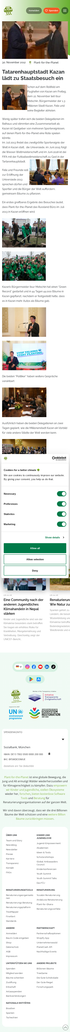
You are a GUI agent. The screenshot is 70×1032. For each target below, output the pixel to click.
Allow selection (35, 559)
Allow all (35, 548)
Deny (35, 570)
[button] (64, 10)
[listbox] (35, 739)
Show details (52, 537)
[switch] (61, 503)
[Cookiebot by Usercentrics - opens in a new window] (52, 458)
